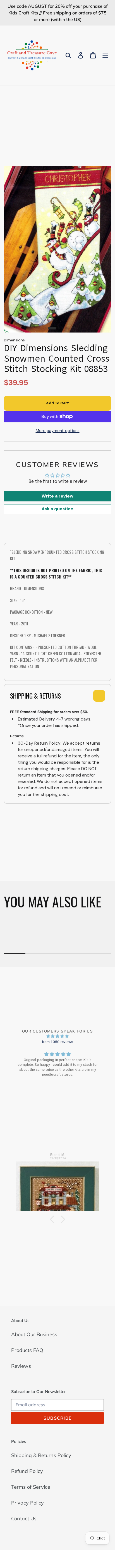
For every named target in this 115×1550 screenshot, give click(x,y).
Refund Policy (27, 1471)
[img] (57, 1036)
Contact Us (24, 1518)
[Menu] (105, 55)
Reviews (21, 1366)
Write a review (57, 496)
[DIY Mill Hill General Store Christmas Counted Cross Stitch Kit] (57, 1183)
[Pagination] (51, 328)
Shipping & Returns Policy (41, 1455)
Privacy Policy (27, 1503)
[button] (53, 1219)
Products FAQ (27, 1350)
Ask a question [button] (57, 509)
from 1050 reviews (57, 1042)
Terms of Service (30, 1487)
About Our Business (34, 1334)
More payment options (58, 430)
